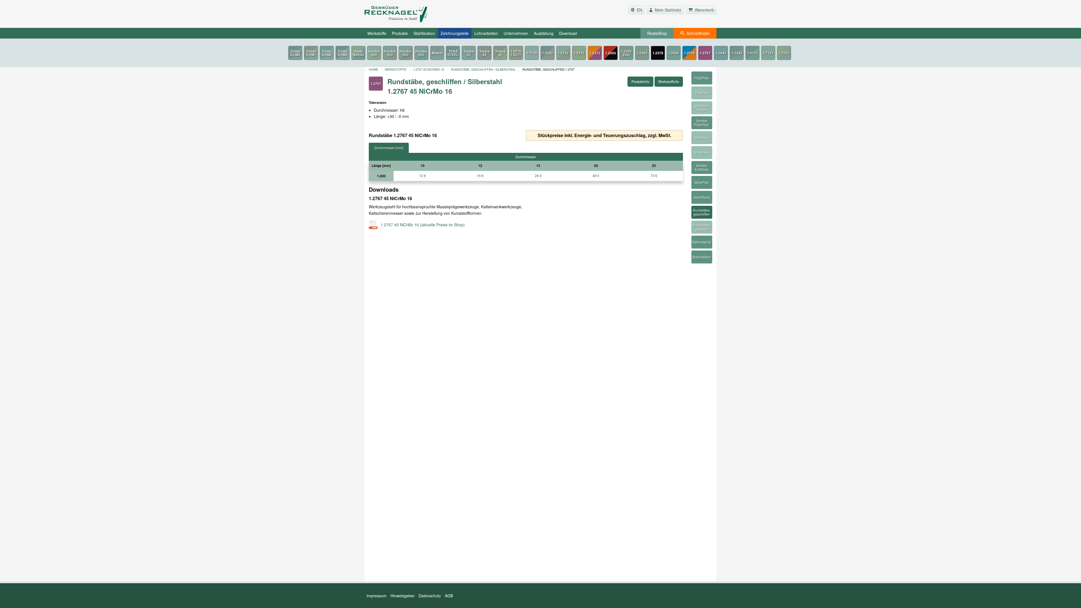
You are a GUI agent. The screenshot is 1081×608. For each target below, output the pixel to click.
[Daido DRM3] (343, 53)
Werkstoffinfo (668, 81)
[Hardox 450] (390, 53)
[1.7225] (784, 53)
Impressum (377, 595)
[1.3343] (737, 53)
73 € (654, 175)
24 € (538, 175)
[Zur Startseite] (423, 14)
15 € (480, 175)
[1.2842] (721, 53)
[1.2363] (642, 53)
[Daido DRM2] (327, 53)
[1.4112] (752, 53)
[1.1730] (532, 53)
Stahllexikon (424, 33)
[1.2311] (579, 53)
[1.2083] (547, 53)
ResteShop (657, 33)
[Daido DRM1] (311, 53)
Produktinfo (640, 81)
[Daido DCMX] (295, 53)
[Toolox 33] (469, 53)
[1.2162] (563, 53)
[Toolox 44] (484, 53)
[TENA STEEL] (453, 53)
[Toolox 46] (500, 53)
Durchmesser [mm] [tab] (388, 147)
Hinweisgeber (402, 595)
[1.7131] (768, 53)
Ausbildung (543, 33)
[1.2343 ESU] (626, 53)
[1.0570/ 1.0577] (516, 53)
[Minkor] (437, 53)
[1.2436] (674, 53)
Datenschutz (430, 595)
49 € (596, 175)
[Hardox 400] (374, 53)
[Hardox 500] (406, 53)
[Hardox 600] (421, 53)
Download (568, 33)
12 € (422, 175)
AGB (449, 595)
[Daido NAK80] (358, 53)
